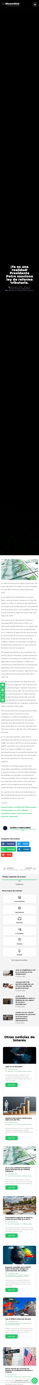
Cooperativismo (19, 901)
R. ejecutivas (20, 933)
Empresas (19, 922)
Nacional (19, 290)
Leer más (11, 1085)
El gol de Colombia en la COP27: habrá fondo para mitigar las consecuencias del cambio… (18, 1269)
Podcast (19, 955)
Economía (11, 290)
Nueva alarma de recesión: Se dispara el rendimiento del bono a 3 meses (19, 1370)
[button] (35, 4)
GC (15, 290)
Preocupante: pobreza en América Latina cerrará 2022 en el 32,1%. (19, 1218)
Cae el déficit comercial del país (18, 1319)
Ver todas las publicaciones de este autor (22, 830)
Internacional (19, 912)
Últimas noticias (28, 290)
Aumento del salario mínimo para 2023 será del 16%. (18, 1119)
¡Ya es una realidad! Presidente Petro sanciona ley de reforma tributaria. (17, 1169)
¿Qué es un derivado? (14, 1067)
